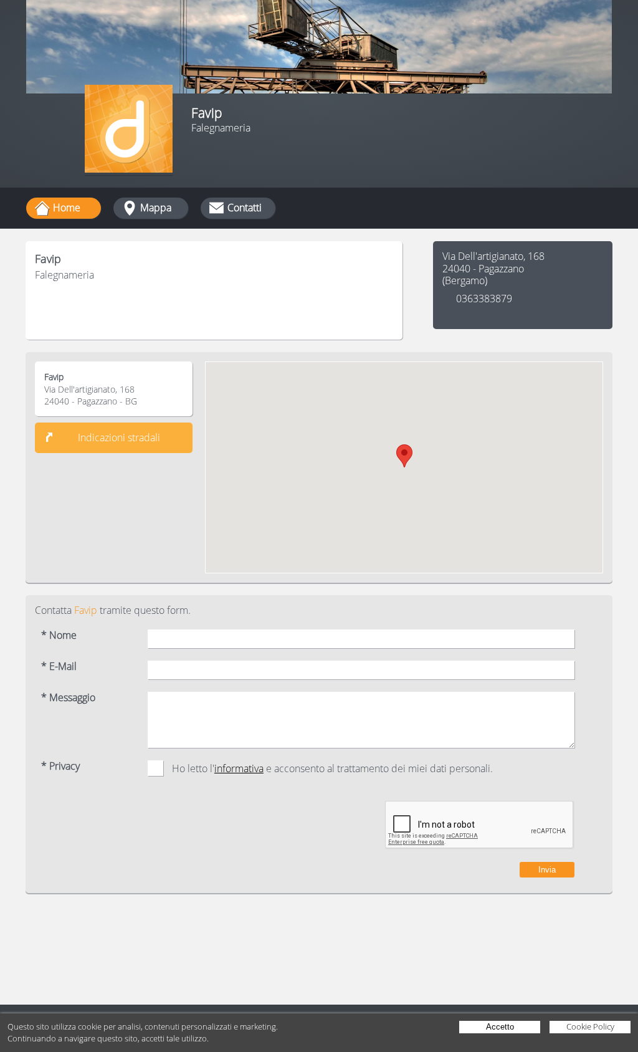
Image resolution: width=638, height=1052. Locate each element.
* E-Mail (59, 666)
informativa (239, 768)
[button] (404, 455)
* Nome (59, 635)
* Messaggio (68, 698)
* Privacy (60, 766)
